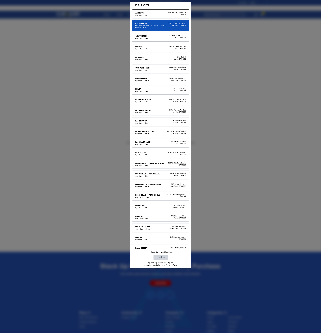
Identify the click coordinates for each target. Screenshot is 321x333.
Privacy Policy (155, 265)
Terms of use (171, 265)
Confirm (161, 257)
